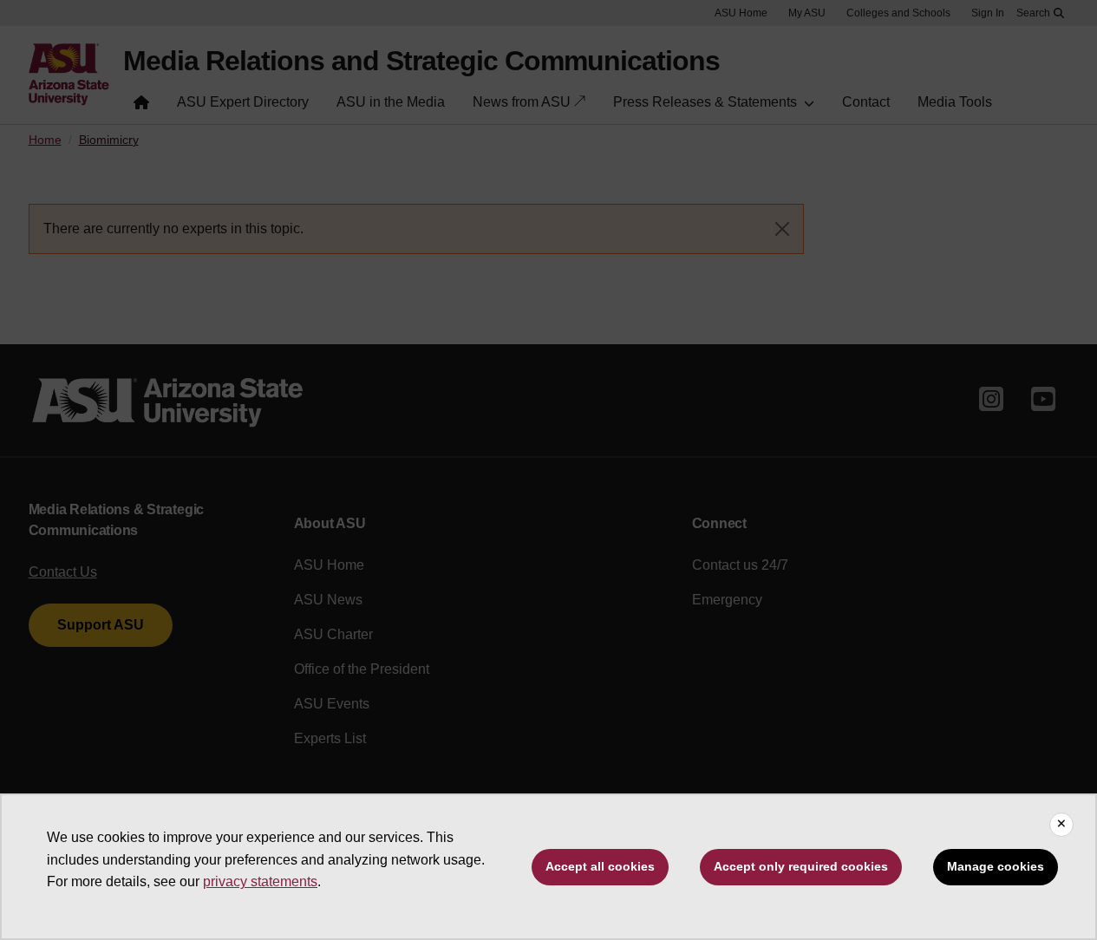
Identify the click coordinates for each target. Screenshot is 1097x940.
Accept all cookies (600, 866)
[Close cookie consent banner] (1061, 825)
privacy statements (260, 881)
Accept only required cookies (801, 866)
